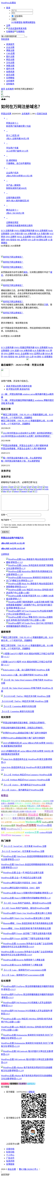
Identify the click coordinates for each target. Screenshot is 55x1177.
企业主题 (10, 47)
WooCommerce (16, 835)
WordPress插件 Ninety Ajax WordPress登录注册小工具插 (25, 918)
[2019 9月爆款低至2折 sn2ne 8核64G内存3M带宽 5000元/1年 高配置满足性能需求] (27, 746)
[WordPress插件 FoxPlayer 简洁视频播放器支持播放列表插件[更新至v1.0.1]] (27, 989)
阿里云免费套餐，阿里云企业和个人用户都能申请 (23, 448)
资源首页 (10, 44)
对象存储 (29, 234)
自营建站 (47, 357)
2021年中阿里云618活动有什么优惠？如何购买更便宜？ (26, 436)
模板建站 (44, 814)
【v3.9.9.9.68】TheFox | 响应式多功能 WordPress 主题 (24, 701)
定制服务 (10, 84)
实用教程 (10, 78)
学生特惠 (31, 1084)
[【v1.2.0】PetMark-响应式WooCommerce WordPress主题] (26, 775)
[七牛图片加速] (8, 1172)
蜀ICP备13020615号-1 (28, 1169)
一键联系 (31, 1092)
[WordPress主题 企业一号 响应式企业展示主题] (22, 873)
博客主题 (10, 50)
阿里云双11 (40, 811)
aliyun (27, 835)
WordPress (6, 835)
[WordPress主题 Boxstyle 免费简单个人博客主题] (23, 960)
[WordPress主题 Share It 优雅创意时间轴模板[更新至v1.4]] (27, 893)
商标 (37, 357)
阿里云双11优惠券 (18, 811)
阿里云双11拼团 (6, 811)
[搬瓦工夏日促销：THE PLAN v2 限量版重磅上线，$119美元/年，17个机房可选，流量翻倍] (27, 418)
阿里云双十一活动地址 (23, 803)
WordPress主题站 (8, 3)
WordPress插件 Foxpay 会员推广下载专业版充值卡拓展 (25, 938)
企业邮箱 (24, 237)
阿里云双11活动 (47, 808)
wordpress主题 (32, 832)
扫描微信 (10, 31)
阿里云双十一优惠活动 (18, 806)
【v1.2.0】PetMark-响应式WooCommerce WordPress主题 (25, 780)
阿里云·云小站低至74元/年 (13, 249)
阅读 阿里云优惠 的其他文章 (19, 386)
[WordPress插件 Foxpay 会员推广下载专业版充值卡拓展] (26, 933)
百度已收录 (42, 114)
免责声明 (10, 1161)
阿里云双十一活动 (38, 803)
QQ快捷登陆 (17, 22)
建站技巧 (30, 818)
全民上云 (22, 1084)
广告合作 (10, 1158)
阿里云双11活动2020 (34, 808)
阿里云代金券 (10, 815)
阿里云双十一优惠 (33, 806)
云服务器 (7, 231)
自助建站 (22, 814)
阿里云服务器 (15, 801)
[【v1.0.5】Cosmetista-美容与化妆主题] (18, 706)
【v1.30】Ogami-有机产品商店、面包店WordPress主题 (25, 908)
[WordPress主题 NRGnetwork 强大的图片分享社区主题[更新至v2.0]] (27, 1054)
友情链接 (10, 1164)
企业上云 (14, 1084)
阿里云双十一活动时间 (41, 801)
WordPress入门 (14, 829)
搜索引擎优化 (18, 818)
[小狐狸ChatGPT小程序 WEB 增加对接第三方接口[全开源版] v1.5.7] (27, 657)
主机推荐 (10, 81)
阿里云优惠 (6, 114)
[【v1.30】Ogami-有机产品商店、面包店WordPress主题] (26, 903)
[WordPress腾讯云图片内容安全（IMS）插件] (21, 883)
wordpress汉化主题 (18, 822)
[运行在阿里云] (47, 1169)
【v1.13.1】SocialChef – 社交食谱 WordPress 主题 (22, 851)
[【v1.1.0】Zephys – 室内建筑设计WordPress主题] (23, 785)
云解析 (11, 237)
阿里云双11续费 (21, 808)
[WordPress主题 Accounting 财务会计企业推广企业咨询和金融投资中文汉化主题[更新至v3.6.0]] (27, 947)
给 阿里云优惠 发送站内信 (18, 389)
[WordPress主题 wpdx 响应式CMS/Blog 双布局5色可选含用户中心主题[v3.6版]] (27, 1022)
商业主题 (12, 1169)
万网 (46, 305)
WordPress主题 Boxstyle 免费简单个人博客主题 (21, 965)
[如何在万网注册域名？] (12, 257)
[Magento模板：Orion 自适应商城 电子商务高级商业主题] (27, 923)
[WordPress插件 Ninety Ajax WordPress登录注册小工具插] (26, 913)
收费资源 (10, 72)
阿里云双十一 (10, 808)
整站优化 (7, 818)
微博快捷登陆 (29, 22)
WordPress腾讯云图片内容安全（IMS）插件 (20, 888)
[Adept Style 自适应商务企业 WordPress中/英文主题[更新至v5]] (27, 762)
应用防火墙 (38, 237)
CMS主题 (10, 53)
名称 (4, 515)
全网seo (39, 818)
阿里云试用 (5, 801)
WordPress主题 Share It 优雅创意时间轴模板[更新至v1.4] (26, 898)
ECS (23, 835)
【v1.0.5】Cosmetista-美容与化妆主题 (17, 711)
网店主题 (10, 59)
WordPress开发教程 (26, 825)
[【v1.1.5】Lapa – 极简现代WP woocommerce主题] (23, 970)
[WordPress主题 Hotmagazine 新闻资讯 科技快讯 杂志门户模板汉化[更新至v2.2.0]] (27, 1038)
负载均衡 (42, 234)
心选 (31, 240)
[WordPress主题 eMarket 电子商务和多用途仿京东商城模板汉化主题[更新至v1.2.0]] (27, 1070)
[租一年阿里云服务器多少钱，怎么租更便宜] (21, 458)
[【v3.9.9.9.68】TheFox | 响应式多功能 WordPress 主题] (25, 696)
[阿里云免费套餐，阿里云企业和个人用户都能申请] (24, 445)
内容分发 (16, 234)
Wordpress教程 (33, 821)
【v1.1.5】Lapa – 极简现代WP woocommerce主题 (22, 975)
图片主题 (10, 56)
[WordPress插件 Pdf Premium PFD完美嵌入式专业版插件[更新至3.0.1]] (27, 1006)
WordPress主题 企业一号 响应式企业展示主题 (21, 878)
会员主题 (10, 75)
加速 (14, 350)
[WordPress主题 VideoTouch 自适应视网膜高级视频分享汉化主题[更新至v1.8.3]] (27, 859)
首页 (3, 89)
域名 (26, 272)
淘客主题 (10, 66)
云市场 (22, 240)
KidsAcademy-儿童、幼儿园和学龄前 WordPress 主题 (24, 675)
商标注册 (41, 240)
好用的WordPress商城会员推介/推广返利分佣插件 (23, 738)
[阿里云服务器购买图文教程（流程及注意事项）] (23, 723)
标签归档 (10, 1152)
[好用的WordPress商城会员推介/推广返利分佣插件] (24, 733)
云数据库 (41, 231)
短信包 (11, 240)
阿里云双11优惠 (30, 811)
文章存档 (10, 1149)
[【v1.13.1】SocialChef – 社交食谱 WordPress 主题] (23, 846)
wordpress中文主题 (45, 832)
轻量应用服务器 (24, 231)
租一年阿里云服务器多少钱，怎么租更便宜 (20, 461)
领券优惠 (5, 1084)
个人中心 (10, 1155)
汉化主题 (10, 63)
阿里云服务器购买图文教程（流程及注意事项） (22, 728)
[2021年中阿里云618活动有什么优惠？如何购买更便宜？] (27, 433)
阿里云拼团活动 (27, 801)
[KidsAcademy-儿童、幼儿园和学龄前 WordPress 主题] (25, 670)
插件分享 (10, 69)
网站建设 (33, 814)
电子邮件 (6, 520)
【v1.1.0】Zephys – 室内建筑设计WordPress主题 (22, 790)
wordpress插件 (9, 825)
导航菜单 (5, 39)
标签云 (4, 795)
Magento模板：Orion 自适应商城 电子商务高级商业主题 (26, 928)
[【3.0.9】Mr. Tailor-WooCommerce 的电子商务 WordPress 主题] (27, 683)
